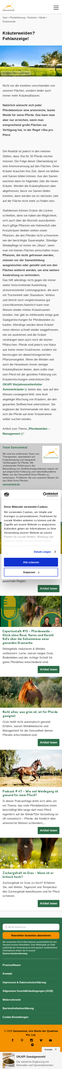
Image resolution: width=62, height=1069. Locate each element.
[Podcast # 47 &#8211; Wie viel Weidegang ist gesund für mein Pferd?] (31, 768)
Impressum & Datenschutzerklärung (24, 982)
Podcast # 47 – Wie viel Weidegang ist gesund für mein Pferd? (30, 793)
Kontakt (7, 973)
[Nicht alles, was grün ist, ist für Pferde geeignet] (31, 692)
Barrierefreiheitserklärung (18, 1008)
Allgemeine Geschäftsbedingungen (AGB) (28, 990)
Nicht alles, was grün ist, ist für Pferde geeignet (30, 714)
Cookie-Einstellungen (15, 1017)
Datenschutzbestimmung (15, 953)
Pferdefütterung (17, 17)
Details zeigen (42, 551)
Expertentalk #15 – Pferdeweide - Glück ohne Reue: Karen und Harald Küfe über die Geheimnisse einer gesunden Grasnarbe (28, 637)
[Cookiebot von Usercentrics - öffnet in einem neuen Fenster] (43, 494)
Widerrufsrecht (12, 999)
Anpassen (29, 572)
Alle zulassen (31, 562)
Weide (42, 17)
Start (5, 17)
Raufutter (32, 17)
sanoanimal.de (11, 484)
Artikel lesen (48, 588)
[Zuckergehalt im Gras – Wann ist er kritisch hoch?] (31, 853)
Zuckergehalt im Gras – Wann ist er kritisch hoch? (28, 875)
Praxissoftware (12, 965)
